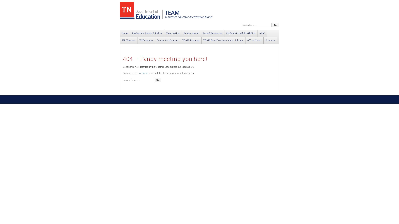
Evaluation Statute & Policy (147, 33)
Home (125, 33)
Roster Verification (167, 40)
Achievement (191, 33)
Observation (173, 33)
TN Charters (129, 40)
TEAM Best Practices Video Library (223, 40)
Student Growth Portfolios (241, 33)
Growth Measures (212, 33)
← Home (143, 73)
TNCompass (146, 40)
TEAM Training (191, 40)
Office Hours (254, 40)
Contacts (270, 40)
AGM (262, 33)
